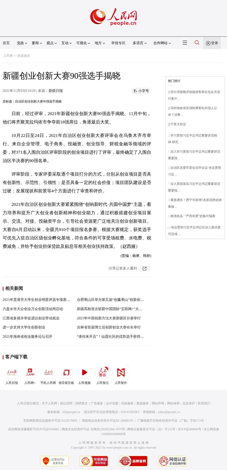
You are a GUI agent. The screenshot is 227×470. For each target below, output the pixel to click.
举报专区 (118, 43)
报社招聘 (66, 403)
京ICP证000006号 (189, 429)
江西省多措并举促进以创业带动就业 (31, 318)
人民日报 (12, 383)
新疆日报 (56, 91)
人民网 (8, 55)
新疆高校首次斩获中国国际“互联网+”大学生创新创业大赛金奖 (125, 309)
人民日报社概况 (28, 403)
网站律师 (173, 403)
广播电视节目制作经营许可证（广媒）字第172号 (170, 420)
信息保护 (188, 403)
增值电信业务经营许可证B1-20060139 (107, 420)
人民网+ (29, 383)
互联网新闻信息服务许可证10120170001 (50, 420)
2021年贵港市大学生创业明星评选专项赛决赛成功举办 (45, 299)
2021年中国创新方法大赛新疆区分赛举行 (109, 318)
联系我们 (204, 403)
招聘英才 (81, 403)
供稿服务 (127, 403)
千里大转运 (178, 124)
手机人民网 (48, 383)
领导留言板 (66, 383)
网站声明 (158, 403)
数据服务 (143, 403)
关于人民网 (49, 403)
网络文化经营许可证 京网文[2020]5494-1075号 (93, 429)
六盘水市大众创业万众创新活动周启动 (33, 309)
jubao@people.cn (169, 412)
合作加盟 (112, 403)
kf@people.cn (71, 412)
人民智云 (102, 383)
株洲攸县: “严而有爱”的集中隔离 (192, 216)
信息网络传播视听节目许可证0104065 (33, 429)
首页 (6, 43)
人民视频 (84, 383)
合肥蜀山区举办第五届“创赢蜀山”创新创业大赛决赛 (117, 299)
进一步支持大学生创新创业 (24, 327)
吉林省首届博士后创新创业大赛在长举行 (109, 327)
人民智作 (121, 383)
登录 (214, 43)
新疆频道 (24, 55)
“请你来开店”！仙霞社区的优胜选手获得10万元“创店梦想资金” (126, 336)
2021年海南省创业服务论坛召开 (27, 336)
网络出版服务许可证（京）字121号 (151, 429)
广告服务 (97, 403)
